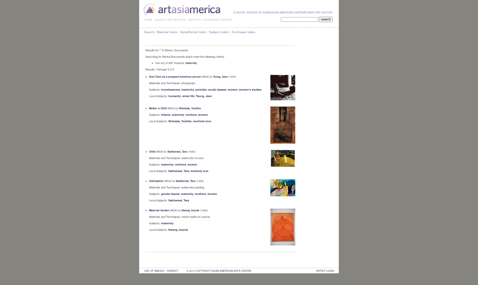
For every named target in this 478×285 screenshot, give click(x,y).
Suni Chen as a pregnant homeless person (175, 76)
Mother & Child (158, 108)
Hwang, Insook (190, 210)
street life (188, 96)
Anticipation (156, 181)
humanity (174, 96)
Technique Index (243, 32)
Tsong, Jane (220, 76)
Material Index (167, 32)
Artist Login (325, 271)
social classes (217, 89)
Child (152, 151)
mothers (191, 114)
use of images (154, 271)
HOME (148, 19)
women (233, 89)
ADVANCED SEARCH (218, 19)
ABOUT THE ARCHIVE (170, 19)
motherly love (202, 121)
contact (172, 271)
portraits (201, 89)
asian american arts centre (231, 271)
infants (165, 114)
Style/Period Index (193, 32)
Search (149, 32)
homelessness (170, 89)
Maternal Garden (159, 210)
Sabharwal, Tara (177, 151)
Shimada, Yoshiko (190, 108)
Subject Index (219, 32)
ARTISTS (194, 19)
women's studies (250, 89)
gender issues (170, 194)
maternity (191, 63)
